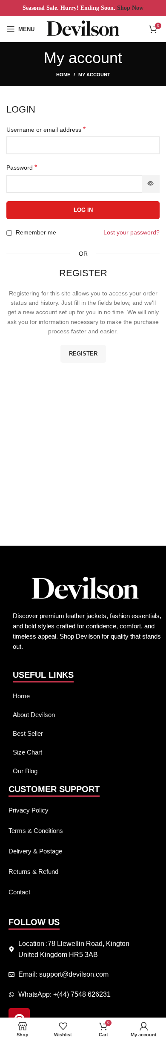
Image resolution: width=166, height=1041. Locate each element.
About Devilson (34, 714)
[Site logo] (83, 28)
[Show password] (151, 184)
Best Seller (28, 733)
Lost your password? (131, 232)
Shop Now (129, 8)
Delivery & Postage (35, 851)
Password (21, 167)
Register (83, 353)
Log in (83, 210)
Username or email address (46, 129)
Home (63, 74)
